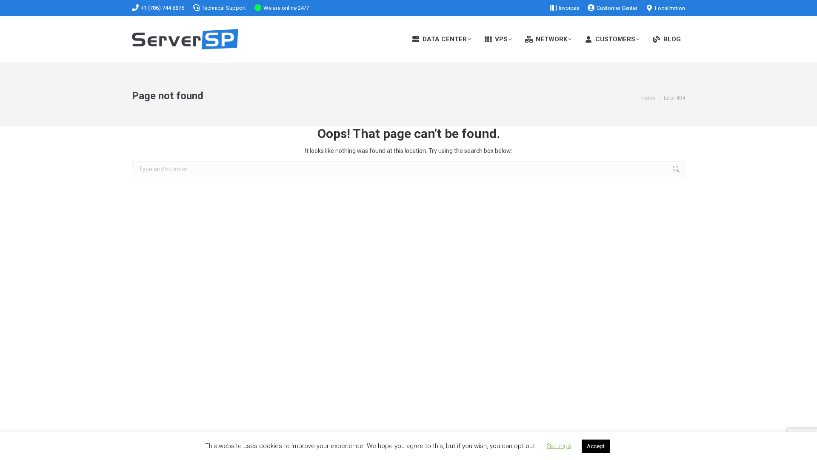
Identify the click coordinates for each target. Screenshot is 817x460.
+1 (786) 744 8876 (162, 8)
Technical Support (224, 8)
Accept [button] (596, 446)
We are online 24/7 (286, 8)
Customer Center (617, 8)
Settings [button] (559, 446)
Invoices (569, 8)
